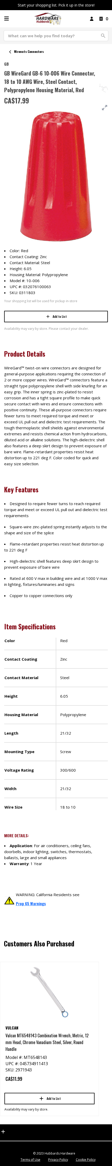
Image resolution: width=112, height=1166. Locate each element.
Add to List (60, 316)
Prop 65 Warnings (31, 903)
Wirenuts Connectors (29, 51)
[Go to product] (49, 992)
